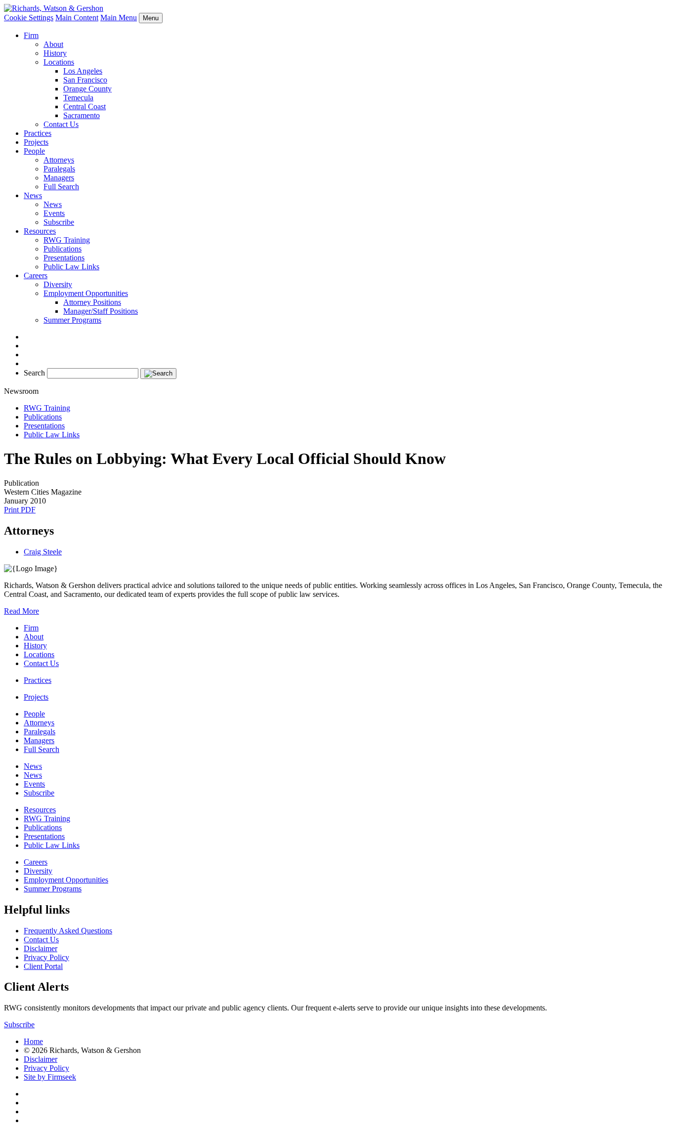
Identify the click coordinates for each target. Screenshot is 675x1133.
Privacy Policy (46, 957)
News (33, 195)
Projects (36, 142)
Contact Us (61, 124)
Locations (58, 62)
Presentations (63, 257)
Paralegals (59, 169)
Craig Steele (43, 551)
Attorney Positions (92, 302)
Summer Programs (72, 320)
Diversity (57, 284)
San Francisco (85, 80)
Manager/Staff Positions (100, 311)
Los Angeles (82, 71)
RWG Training (66, 240)
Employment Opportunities (85, 293)
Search (34, 373)
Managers (58, 177)
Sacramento (81, 115)
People (34, 151)
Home (33, 1041)
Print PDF (20, 509)
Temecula (78, 97)
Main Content (76, 17)
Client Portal (43, 966)
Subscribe (58, 222)
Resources (40, 231)
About (53, 44)
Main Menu (118, 17)
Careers (35, 275)
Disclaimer (40, 948)
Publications (62, 249)
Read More (21, 611)
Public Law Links (71, 266)
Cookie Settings (28, 17)
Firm (31, 35)
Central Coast (84, 106)
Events (54, 213)
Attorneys (58, 160)
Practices (37, 133)
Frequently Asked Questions (68, 930)
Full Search (61, 186)
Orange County (87, 88)
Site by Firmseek (50, 1077)
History (55, 53)
